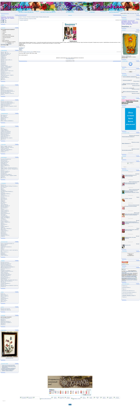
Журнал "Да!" (4, 52)
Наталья (3, 60)
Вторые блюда (136, 81)
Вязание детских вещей (6, 137)
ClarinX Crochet (4, 210)
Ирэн (2, 89)
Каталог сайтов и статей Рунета (8, 369)
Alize (2, 128)
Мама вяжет (3, 136)
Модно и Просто (4, 165)
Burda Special (4, 162)
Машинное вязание (5, 321)
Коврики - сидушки (128, 198)
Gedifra (2, 236)
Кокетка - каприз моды (6, 66)
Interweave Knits (4, 235)
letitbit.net (20, 50)
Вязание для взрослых (6, 90)
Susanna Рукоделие (5, 159)
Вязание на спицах (135, 93)
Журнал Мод (3, 117)
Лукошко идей (4, 172)
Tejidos (2, 194)
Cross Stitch (3, 276)
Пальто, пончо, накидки (127, 88)
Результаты (3, 44)
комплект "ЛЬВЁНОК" (126, 55)
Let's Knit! (3, 219)
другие (2, 301)
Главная (20, 16)
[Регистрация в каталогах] (23, 398)
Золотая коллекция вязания (7, 91)
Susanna (3, 58)
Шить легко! (3, 300)
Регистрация (132, 13)
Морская (38, 51)
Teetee (2, 192)
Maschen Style (4, 206)
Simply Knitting (4, 211)
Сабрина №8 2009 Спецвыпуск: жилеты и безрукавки (131, 175)
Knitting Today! (4, 226)
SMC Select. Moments (5, 228)
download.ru (21, 48)
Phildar (2, 201)
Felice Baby (3, 129)
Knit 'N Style (3, 207)
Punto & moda (4, 220)
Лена (2, 166)
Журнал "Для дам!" (5, 53)
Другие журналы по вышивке (7, 266)
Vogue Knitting (4, 68)
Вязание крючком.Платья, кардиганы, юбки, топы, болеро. (132, 230)
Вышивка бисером (5, 277)
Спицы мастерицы (5, 135)
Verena (2, 86)
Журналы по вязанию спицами (32, 16)
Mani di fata (3, 199)
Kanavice (3, 284)
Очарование (3, 65)
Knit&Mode (3, 55)
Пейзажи (4, 30)
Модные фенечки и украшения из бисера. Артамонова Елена (131, 183)
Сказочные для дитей (6, 37)
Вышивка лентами (5, 270)
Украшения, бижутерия (6, 149)
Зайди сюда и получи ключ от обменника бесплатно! (130, 102)
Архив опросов (8, 44)
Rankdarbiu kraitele (5, 193)
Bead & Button (4, 251)
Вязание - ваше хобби (5, 59)
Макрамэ (3, 320)
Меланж (2, 74)
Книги (2, 78)
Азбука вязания (4, 77)
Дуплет (2, 119)
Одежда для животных (6, 309)
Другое (2, 177)
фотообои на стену (128, 279)
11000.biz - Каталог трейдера (7, 370)
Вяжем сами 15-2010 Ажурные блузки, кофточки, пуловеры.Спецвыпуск (132, 214)
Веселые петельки (5, 132)
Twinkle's (3, 218)
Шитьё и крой (4, 296)
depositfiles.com (22, 47)
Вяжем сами (3, 69)
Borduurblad (3, 278)
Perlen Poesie (4, 255)
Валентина (3, 160)
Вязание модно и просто (6, 70)
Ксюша (2, 71)
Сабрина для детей (5, 131)
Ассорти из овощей (127, 80)
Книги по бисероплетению (6, 243)
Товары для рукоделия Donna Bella (8, 365)
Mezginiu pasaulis (4, 205)
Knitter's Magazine (5, 222)
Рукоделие (3, 173)
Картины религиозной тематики (8, 36)
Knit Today (3, 187)
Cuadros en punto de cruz (6, 271)
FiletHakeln (3, 163)
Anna (2, 170)
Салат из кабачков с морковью (129, 76)
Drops (2, 225)
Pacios (2, 200)
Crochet (2, 231)
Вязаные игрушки (4, 171)
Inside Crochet (4, 230)
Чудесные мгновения (5, 67)
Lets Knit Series (4, 195)
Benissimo (3, 232)
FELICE (2, 62)
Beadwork (3, 254)
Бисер (2, 253)
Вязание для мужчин (5, 308)
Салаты (137, 77)
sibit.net (20, 49)
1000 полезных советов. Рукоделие (9, 168)
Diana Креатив (4, 164)
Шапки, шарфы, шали (5, 146)
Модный (2, 118)
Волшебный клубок (5, 92)
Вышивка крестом (9, 357)
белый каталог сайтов (132, 278)
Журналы (24, 16)
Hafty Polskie (3, 272)
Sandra (2, 56)
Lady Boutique (4, 298)
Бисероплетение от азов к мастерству (9, 250)
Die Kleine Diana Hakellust (6, 191)
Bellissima (3, 229)
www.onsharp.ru (5, 367)
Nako (2, 189)
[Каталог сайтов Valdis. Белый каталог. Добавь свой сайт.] (125, 270)
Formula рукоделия (5, 268)
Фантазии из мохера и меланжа (131, 206)
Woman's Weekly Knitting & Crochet (8, 186)
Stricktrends (3, 234)
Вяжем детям (4, 134)
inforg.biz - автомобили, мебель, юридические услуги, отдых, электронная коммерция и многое (129, 276)
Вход (136, 13)
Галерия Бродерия (5, 283)
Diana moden (3, 294)
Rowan (2, 203)
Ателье (2, 297)
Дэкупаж (3, 319)
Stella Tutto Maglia (5, 217)
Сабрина (3, 57)
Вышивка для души (5, 263)
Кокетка (2, 64)
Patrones (3, 299)
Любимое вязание (5, 72)
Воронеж (4, 400)
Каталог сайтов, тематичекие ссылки (9, 366)
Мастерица (3, 115)
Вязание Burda (4, 87)
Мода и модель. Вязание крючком (8, 167)
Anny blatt (3, 214)
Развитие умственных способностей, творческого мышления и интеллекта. (8, 368)
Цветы (3, 33)
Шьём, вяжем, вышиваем (6, 120)
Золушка (3, 63)
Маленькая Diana (4, 54)
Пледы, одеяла (4, 150)
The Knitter (3, 215)
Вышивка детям (4, 262)
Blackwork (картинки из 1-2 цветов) (8, 41)
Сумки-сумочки (4, 148)
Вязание (137, 31)
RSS (138, 13)
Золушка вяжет (4, 161)
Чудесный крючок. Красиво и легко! (9, 106)
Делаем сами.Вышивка (6, 281)
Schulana (3, 190)
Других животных (5, 40)
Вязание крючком (136, 85)
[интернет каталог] (97, 398)
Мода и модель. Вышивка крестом (8, 280)
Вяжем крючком (4, 105)
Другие (2, 79)
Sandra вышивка (4, 273)
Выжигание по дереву (5, 322)
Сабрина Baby (4, 130)
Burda (2, 293)
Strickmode (3, 212)
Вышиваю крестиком (5, 274)
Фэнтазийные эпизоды (6, 34)
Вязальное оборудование (134, 135)
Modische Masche (5, 213)
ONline (2, 227)
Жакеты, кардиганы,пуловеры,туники (130, 91)
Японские (3, 198)
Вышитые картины (5, 264)
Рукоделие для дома (5, 174)
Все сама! (3, 116)
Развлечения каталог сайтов (127, 273)
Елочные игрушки (5, 318)
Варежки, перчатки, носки (6, 147)
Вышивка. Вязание (5, 275)
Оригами (3, 323)
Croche (2, 197)
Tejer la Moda (3, 204)
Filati (2, 209)
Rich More (3, 202)
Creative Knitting (4, 216)
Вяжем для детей (5, 133)
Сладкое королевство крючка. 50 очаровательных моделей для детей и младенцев (132, 222)
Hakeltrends (3, 224)
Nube (2, 223)
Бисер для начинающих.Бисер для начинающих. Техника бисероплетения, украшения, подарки (132, 191)
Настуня (2, 282)
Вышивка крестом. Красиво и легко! (9, 285)
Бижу (2, 247)
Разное (2, 151)
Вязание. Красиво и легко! (6, 93)
